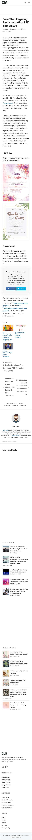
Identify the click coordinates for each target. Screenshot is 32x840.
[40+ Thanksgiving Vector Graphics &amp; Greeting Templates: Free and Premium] (8, 328)
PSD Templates (18, 368)
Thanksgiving (8, 371)
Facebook (6, 405)
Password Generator (8, 805)
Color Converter (6, 779)
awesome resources (15, 757)
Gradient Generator (7, 800)
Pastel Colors (5, 787)
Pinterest (23, 405)
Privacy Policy (6, 828)
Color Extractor (6, 782)
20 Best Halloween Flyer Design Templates (7, 353)
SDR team (6, 430)
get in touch (15, 435)
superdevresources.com (9, 441)
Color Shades (6, 777)
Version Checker (6, 802)
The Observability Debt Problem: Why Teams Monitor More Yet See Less (19, 549)
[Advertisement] (16, 9)
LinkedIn (15, 405)
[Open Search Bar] (25, 2)
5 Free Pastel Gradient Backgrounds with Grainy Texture (18, 705)
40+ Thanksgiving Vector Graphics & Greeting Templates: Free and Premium (8, 336)
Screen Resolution (7, 807)
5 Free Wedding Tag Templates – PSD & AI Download (20, 334)
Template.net (8, 103)
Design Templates (12, 365)
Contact (4, 822)
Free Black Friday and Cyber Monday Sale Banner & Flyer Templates (10, 387)
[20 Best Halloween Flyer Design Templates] (8, 346)
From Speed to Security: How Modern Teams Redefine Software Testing (19, 591)
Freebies (8, 362)
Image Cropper (6, 785)
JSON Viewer (6, 797)
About (3, 817)
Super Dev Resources (20, 835)
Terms (3, 820)
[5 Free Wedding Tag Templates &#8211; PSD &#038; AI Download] (20, 328)
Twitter (20, 403)
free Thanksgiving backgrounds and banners (15, 308)
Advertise (4, 825)
